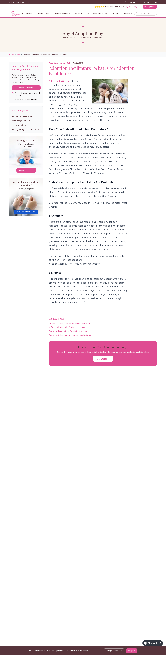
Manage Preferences (114, 651)
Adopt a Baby (43, 13)
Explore (127, 13)
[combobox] (145, 13)
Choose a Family (61, 13)
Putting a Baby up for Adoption (25, 129)
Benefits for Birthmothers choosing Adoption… (70, 323)
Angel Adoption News (21, 121)
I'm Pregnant (27, 13)
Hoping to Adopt (19, 125)
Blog (18, 54)
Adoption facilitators (59, 81)
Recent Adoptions (82, 13)
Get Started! (103, 358)
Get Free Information (26, 212)
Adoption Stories (100, 13)
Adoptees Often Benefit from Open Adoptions (70, 335)
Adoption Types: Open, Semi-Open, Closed (68, 331)
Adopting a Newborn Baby (60, 63)
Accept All (131, 651)
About (115, 13)
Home (11, 54)
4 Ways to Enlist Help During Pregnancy (67, 327)
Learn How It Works (26, 87)
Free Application (149, 7)
